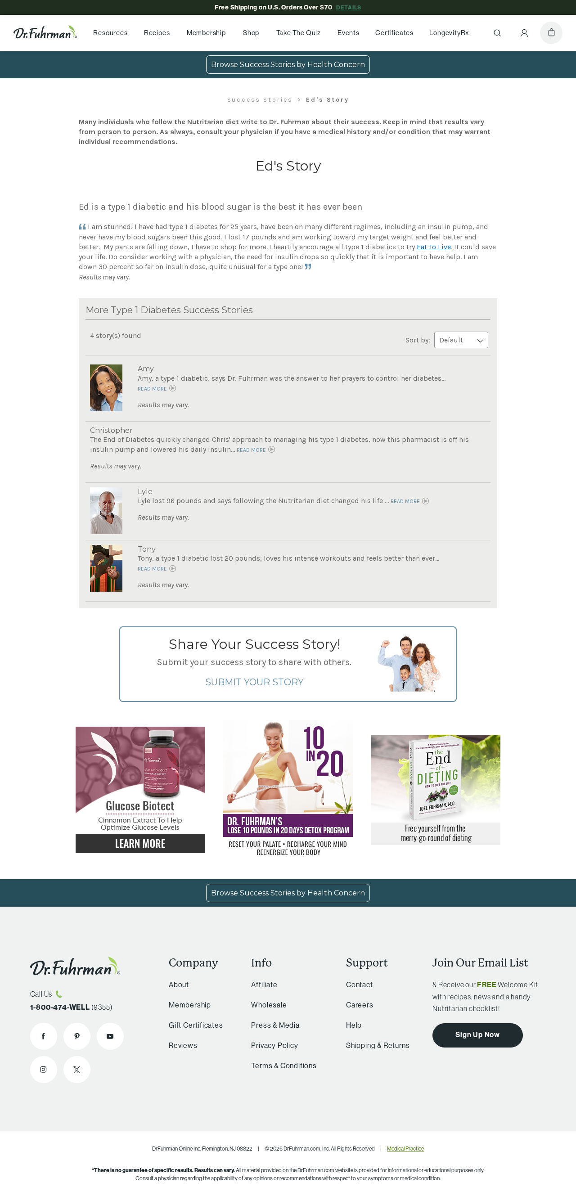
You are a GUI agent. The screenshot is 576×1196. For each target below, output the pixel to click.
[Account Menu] (524, 33)
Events (349, 33)
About (179, 984)
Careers (360, 1004)
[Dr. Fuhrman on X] (76, 1069)
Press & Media (275, 1025)
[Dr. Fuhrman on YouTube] (110, 1036)
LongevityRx (449, 33)
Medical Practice (405, 1148)
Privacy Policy (274, 1045)
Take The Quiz (298, 33)
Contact (359, 984)
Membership (206, 33)
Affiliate (264, 984)
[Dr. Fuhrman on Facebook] (43, 1036)
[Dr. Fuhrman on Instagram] (43, 1069)
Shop (251, 33)
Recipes (157, 33)
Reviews (183, 1045)
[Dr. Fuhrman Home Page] (45, 32)
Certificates (394, 33)
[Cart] (551, 33)
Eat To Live (434, 247)
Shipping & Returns (378, 1045)
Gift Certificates (196, 1025)
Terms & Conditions (283, 1065)
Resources (110, 33)
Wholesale (269, 1004)
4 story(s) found (115, 335)
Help (354, 1025)
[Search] (497, 33)
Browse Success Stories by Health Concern (288, 64)
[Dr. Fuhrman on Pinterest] (76, 1036)
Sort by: (418, 340)
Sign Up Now (477, 1034)
